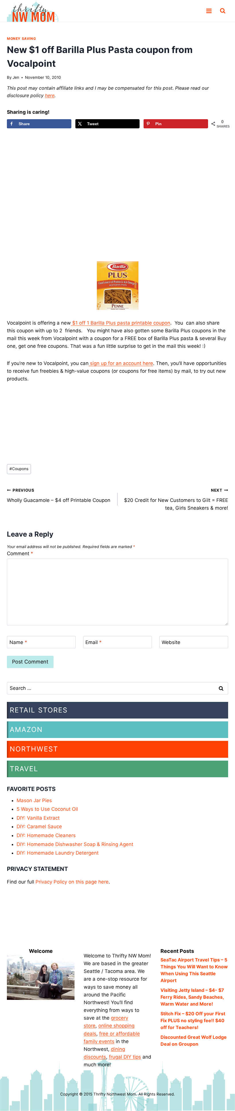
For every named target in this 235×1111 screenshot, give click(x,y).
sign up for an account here (121, 363)
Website (171, 642)
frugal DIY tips (125, 1057)
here (49, 95)
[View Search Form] (222, 10)
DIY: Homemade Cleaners (46, 835)
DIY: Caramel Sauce (39, 826)
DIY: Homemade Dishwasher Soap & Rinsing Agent (75, 844)
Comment (20, 553)
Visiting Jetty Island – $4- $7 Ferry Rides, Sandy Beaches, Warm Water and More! (192, 997)
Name (18, 642)
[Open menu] (208, 11)
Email (93, 642)
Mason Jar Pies (34, 800)
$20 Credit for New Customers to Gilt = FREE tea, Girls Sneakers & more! (176, 499)
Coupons (18, 468)
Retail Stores (39, 710)
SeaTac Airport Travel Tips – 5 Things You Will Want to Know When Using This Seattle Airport (194, 970)
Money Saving (21, 38)
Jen (16, 77)
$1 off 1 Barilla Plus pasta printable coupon (120, 323)
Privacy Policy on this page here (72, 882)
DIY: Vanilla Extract (38, 818)
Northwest (34, 749)
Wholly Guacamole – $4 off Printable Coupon (58, 495)
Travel (24, 769)
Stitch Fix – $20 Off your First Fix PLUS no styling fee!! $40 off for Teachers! (192, 1020)
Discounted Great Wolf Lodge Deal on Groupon (193, 1040)
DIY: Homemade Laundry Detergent (58, 853)
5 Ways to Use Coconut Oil (47, 809)
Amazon (26, 729)
